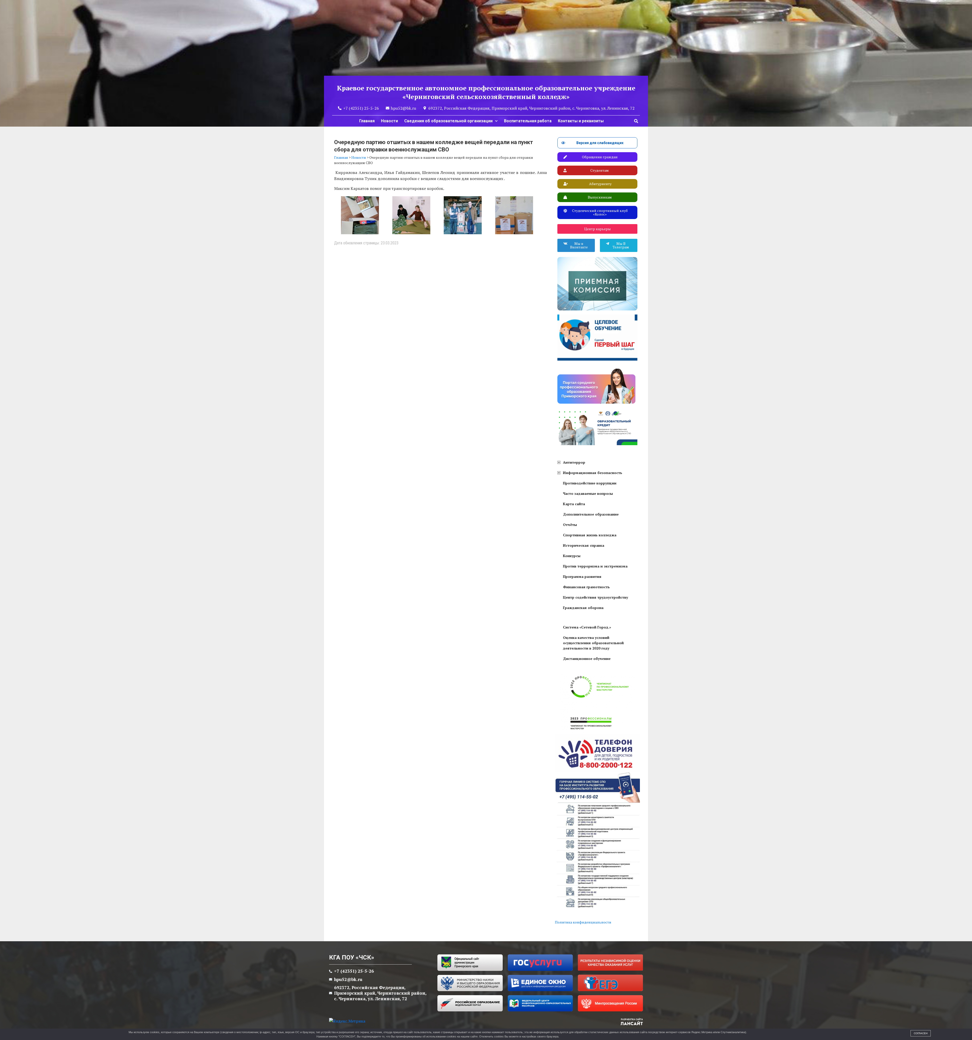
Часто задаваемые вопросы (588, 493)
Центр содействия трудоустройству (595, 597)
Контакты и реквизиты (581, 121)
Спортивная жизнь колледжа (589, 535)
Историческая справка (583, 545)
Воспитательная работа (528, 121)
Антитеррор (574, 462)
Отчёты (570, 524)
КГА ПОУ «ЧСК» (351, 957)
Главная (367, 121)
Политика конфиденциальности (583, 922)
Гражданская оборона (583, 607)
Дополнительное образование (591, 514)
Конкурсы (571, 555)
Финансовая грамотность (586, 586)
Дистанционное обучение (587, 658)
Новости (389, 121)
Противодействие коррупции (589, 483)
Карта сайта (574, 503)
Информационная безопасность (592, 472)
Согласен (920, 1033)
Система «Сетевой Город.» (587, 627)
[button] (636, 121)
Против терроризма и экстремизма (595, 566)
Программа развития (582, 576)
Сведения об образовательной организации (448, 121)
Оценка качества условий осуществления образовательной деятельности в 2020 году (593, 643)
